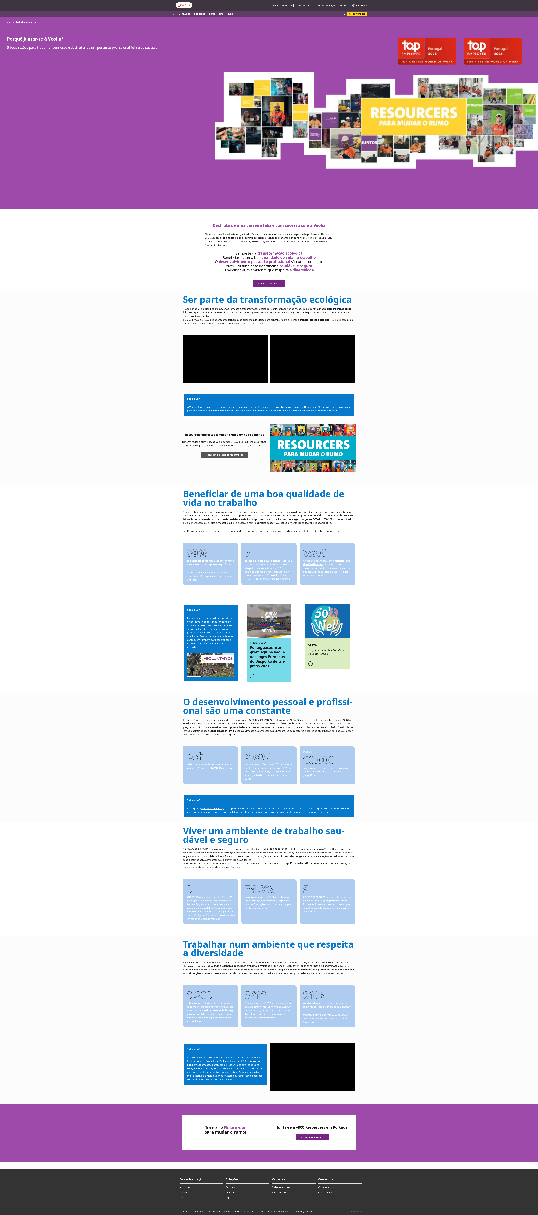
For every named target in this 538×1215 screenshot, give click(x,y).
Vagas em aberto (281, 1192)
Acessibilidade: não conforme (273, 1211)
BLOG (230, 14)
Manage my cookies (302, 1211)
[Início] (174, 14)
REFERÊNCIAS (216, 14)
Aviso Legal (198, 1211)
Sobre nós (343, 5)
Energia (230, 1192)
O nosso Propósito (282, 6)
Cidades (184, 1192)
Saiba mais (269, 643)
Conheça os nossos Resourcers (224, 454)
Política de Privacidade (219, 1211)
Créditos (184, 1211)
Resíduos (230, 1187)
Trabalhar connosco (305, 5)
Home (8, 22)
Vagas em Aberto (270, 283)
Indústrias (185, 1187)
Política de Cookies (244, 1211)
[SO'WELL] (327, 621)
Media (321, 5)
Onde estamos (326, 1187)
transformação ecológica (256, 308)
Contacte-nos (359, 14)
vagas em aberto (314, 1137)
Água (228, 1197)
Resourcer (235, 312)
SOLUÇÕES (199, 14)
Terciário (184, 1197)
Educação (331, 5)
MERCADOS (184, 14)
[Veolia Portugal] (184, 5)
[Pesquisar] (344, 14)
